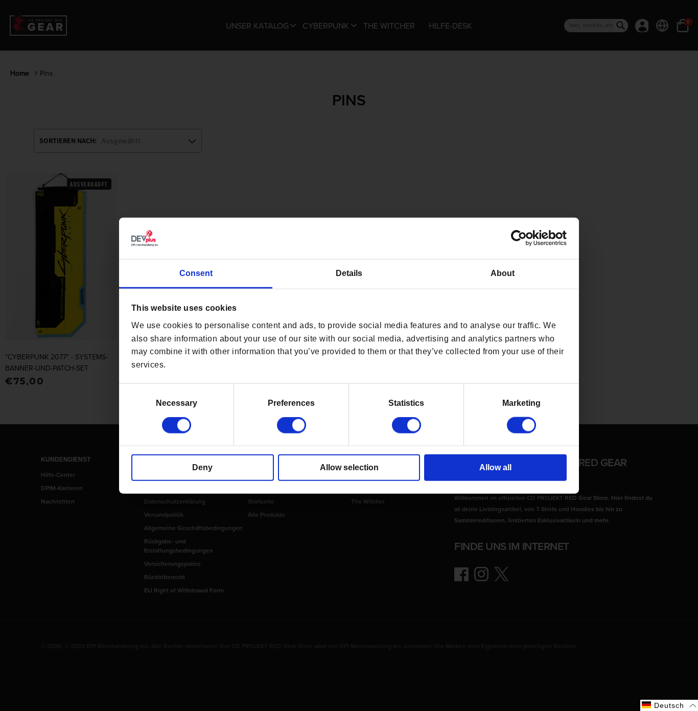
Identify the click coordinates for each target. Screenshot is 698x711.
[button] (669, 705)
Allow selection (349, 467)
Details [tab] (349, 273)
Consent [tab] (196, 273)
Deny (202, 467)
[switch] (291, 425)
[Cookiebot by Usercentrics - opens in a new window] (522, 238)
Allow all (495, 467)
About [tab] (503, 273)
